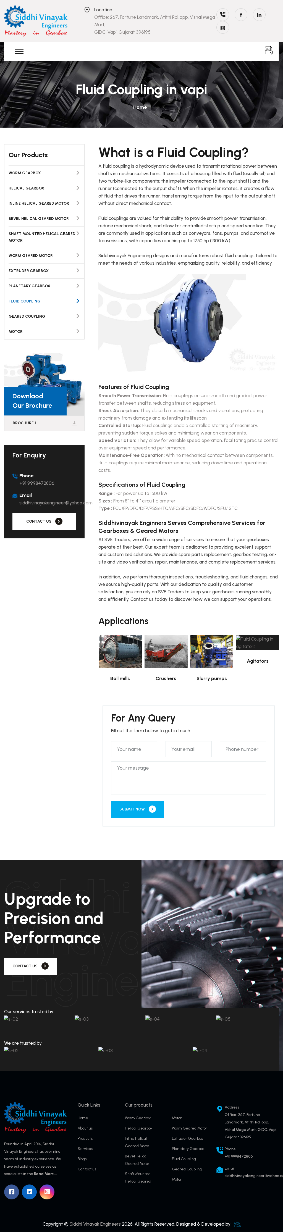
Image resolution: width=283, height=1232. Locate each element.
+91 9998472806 (36, 483)
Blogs (82, 1159)
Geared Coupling (27, 316)
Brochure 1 (24, 423)
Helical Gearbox (26, 188)
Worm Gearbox (25, 173)
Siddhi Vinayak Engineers (95, 1224)
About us (85, 1128)
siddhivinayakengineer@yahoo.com (56, 503)
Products (85, 1138)
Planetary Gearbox (29, 286)
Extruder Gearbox (29, 270)
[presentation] (257, 281)
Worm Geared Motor (31, 255)
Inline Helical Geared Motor (39, 203)
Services (85, 1148)
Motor (16, 331)
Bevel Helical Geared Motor (39, 218)
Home (140, 107)
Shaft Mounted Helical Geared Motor (42, 237)
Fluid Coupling (25, 301)
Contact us (87, 1169)
